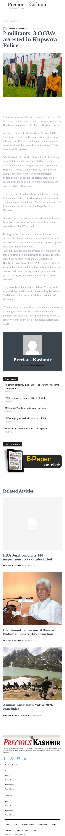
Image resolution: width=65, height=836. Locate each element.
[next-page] (11, 722)
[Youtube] (18, 758)
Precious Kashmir (17, 29)
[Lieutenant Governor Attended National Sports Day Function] (32, 598)
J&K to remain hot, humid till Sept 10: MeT (25, 398)
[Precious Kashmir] (5, 28)
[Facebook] (4, 758)
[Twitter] (11, 758)
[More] (52, 106)
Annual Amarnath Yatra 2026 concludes (28, 707)
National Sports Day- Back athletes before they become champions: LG (32, 386)
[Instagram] (24, 758)
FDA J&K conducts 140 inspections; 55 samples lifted (27, 557)
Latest (15, 21)
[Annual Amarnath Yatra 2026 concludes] (32, 673)
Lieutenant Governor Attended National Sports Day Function (29, 632)
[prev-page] (5, 722)
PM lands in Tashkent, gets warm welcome (26, 408)
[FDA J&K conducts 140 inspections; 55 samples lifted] (32, 523)
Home (6, 21)
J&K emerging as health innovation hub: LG (25, 418)
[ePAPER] (32, 472)
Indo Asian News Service (16, 715)
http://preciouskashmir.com (32, 365)
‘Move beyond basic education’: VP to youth (26, 428)
